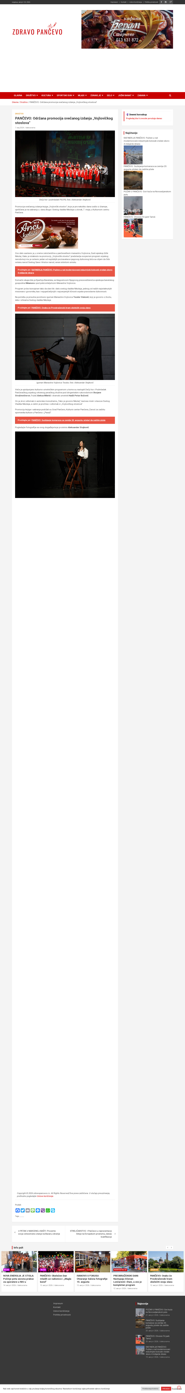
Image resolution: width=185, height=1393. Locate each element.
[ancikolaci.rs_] (46, 218)
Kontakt (123, 2)
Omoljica (169, 1270)
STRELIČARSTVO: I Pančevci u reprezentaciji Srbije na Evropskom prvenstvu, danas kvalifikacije (91, 1234)
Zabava (141, 95)
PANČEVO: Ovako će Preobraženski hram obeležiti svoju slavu (125, 1278)
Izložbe (53, 1270)
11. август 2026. (156, 1288)
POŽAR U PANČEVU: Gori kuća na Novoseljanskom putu (159, 1310)
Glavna (18, 95)
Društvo (31, 95)
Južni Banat (125, 95)
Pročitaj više (177, 1389)
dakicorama (30, 128)
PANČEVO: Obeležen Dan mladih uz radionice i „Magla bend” (19, 1278)
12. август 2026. (83, 1288)
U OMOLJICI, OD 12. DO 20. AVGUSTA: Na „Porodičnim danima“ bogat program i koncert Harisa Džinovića (164, 1280)
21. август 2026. (152, 1315)
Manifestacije (84, 1270)
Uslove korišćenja (45, 1196)
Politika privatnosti (151, 2)
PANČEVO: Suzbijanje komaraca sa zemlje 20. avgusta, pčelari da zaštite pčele (145, 168)
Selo (109, 95)
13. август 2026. (9, 1285)
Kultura (46, 95)
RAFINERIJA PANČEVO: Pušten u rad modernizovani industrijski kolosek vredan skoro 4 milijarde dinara (158, 1350)
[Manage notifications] (179, 1387)
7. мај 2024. (19, 128)
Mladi (81, 95)
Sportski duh (64, 95)
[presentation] (167, 1247)
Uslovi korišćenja (135, 2)
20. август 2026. (152, 1331)
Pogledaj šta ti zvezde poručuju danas (144, 118)
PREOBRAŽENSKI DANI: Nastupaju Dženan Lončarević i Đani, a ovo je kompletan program (91, 1280)
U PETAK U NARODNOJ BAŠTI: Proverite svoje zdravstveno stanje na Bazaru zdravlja (39, 1232)
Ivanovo (44, 1270)
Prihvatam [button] (166, 1389)
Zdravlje (95, 95)
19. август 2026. (152, 1357)
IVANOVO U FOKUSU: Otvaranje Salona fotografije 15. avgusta (55, 1278)
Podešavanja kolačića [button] (150, 1389)
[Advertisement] (92, 70)
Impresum (114, 2)
